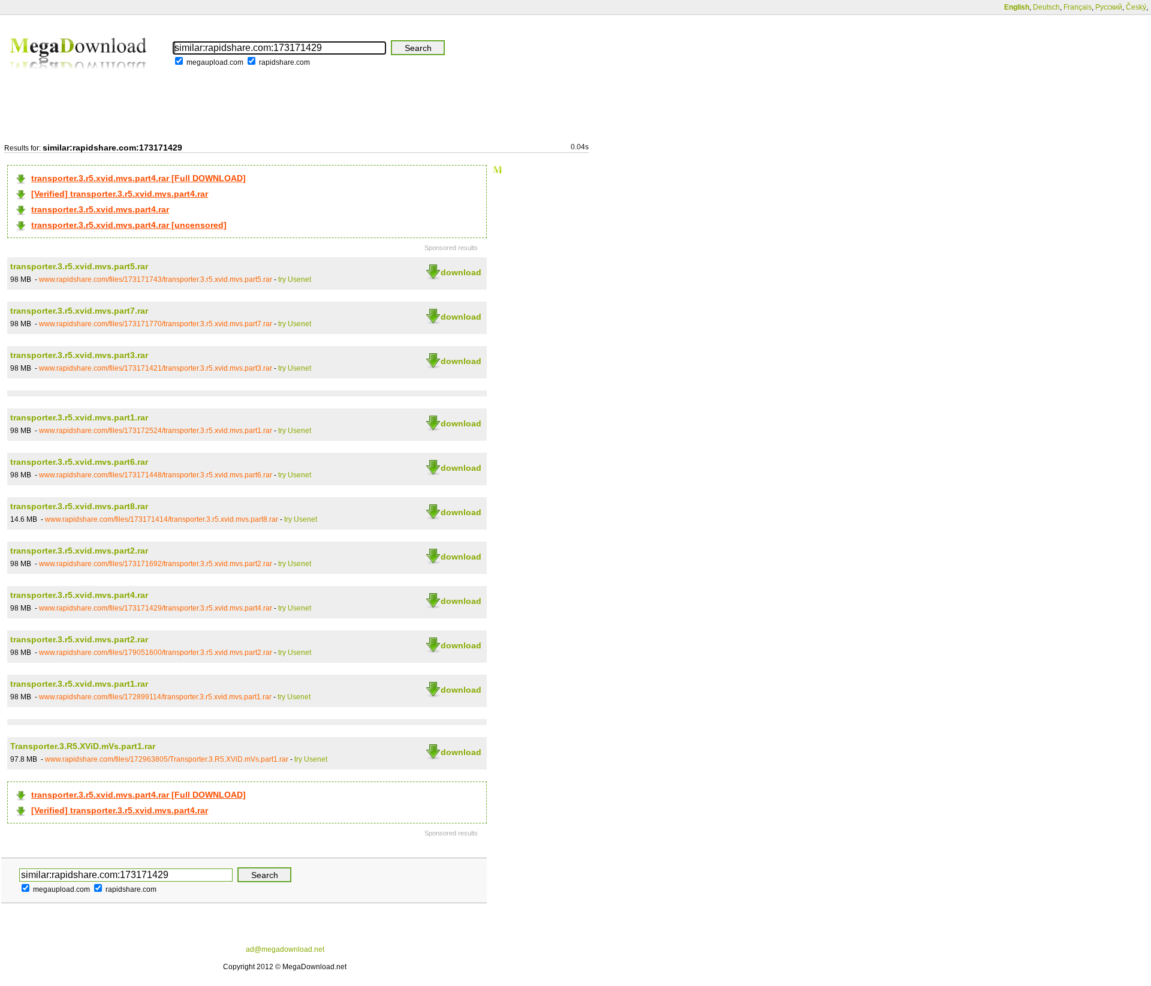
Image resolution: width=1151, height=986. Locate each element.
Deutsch (1046, 7)
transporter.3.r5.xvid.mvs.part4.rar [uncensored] (129, 225)
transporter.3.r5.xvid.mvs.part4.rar (100, 209)
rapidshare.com (284, 62)
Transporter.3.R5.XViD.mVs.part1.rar (82, 746)
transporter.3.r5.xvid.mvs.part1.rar (79, 417)
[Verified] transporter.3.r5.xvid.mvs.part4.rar (119, 194)
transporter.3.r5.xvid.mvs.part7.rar (79, 310)
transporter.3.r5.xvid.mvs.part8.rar (79, 506)
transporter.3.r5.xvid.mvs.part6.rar (79, 462)
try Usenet (294, 279)
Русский (1108, 7)
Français (1077, 7)
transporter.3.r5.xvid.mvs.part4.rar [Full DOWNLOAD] (138, 178)
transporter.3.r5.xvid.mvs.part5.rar (79, 266)
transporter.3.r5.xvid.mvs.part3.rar (79, 355)
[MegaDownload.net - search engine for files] (79, 77)
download (461, 272)
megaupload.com (214, 62)
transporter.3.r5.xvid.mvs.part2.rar (79, 550)
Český (1136, 7)
